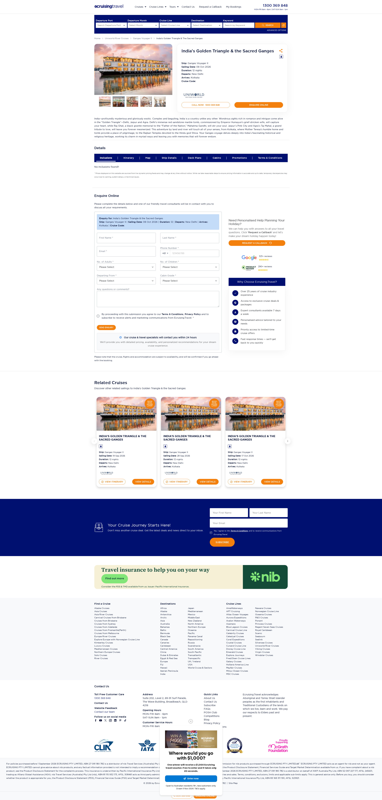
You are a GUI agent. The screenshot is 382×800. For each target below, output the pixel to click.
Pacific (191, 633)
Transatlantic (194, 655)
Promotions (239, 157)
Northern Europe (196, 627)
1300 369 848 (275, 5)
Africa (163, 608)
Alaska (163, 611)
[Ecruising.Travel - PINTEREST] (120, 720)
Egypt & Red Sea (168, 658)
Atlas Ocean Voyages (237, 614)
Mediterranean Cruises (106, 649)
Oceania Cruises (263, 614)
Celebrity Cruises (235, 633)
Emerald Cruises (234, 652)
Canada (164, 639)
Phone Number (169, 248)
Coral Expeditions (235, 639)
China (163, 652)
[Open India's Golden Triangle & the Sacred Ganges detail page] (106, 473)
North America (195, 624)
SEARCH (269, 25)
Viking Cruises (262, 649)
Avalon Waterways (236, 620)
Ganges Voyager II (142, 38)
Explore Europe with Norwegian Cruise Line (117, 639)
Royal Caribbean (263, 630)
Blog (206, 719)
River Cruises (101, 658)
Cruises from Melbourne (106, 633)
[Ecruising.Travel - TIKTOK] (125, 720)
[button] (165, 253)
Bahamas (165, 627)
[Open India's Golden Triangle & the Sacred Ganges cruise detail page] (127, 414)
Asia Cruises (100, 611)
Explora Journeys (235, 655)
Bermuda (165, 633)
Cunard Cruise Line (236, 645)
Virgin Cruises (262, 652)
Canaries (164, 642)
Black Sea (165, 636)
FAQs (207, 708)
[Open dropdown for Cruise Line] (187, 25)
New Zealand (194, 620)
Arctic (163, 617)
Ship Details (169, 157)
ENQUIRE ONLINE (258, 105)
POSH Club (210, 712)
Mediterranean (195, 611)
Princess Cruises (263, 624)
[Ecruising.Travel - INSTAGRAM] (110, 720)
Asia (162, 620)
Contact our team (104, 711)
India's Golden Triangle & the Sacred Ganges (179, 38)
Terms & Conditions (270, 157)
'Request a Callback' (260, 232)
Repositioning (195, 639)
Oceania (192, 630)
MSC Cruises (232, 674)
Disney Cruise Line (235, 649)
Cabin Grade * (168, 275)
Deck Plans (194, 157)
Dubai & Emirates (169, 655)
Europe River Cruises (105, 636)
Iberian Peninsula (169, 671)
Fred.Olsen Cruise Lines (238, 658)
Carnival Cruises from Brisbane (110, 617)
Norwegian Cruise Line (267, 611)
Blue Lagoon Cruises (237, 627)
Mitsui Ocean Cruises (237, 671)
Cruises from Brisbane (105, 620)
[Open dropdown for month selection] (156, 25)
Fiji (161, 664)
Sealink (259, 639)
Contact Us (210, 701)
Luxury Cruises (102, 645)
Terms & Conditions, (239, 531)
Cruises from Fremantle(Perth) (110, 630)
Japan (191, 608)
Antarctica (165, 614)
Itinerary (128, 157)
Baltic (163, 630)
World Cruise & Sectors (200, 667)
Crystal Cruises (234, 642)
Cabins (217, 157)
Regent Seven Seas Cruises (269, 627)
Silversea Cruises (264, 642)
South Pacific (195, 652)
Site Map (233, 783)
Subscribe (209, 705)
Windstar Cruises (264, 655)
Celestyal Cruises (235, 636)
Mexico (191, 614)
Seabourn (260, 636)
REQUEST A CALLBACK (254, 243)
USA (190, 664)
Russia (191, 642)
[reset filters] (283, 25)
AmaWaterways (234, 608)
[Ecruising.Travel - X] (105, 720)
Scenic (258, 633)
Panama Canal (195, 636)
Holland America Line (237, 664)
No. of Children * (169, 262)
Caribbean (165, 645)
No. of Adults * (105, 262)
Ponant (259, 620)
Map (147, 157)
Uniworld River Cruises (117, 38)
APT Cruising (233, 611)
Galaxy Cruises (233, 661)
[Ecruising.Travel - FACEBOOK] (95, 720)
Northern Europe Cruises (107, 652)
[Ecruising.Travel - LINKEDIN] (115, 720)
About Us (209, 698)
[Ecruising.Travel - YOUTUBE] (100, 720)
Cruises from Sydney (105, 624)
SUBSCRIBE (222, 542)
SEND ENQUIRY (106, 327)
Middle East (194, 617)
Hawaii (163, 667)
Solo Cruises (100, 655)
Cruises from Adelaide (105, 627)
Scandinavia (194, 645)
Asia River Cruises (103, 614)
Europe (164, 661)
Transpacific (194, 658)
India (162, 674)
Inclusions (106, 157)
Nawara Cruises (263, 608)
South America (195, 649)
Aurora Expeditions (236, 617)
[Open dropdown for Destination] (219, 25)
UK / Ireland (194, 661)
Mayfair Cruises (234, 667)
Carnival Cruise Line (236, 630)
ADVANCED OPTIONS (276, 30)
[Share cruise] (281, 51)
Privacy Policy (193, 314)
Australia (165, 624)
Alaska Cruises (101, 608)
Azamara (230, 624)
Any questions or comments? (113, 289)
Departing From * (106, 275)
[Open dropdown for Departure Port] (124, 25)
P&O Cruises (261, 617)
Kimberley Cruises (103, 642)
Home (97, 38)
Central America (168, 649)
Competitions (212, 715)
